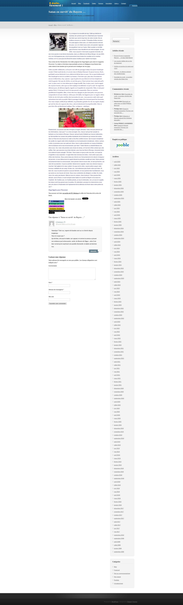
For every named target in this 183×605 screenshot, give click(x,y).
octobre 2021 (118, 355)
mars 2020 (117, 418)
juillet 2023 (117, 285)
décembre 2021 (119, 348)
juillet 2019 (117, 445)
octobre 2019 (118, 435)
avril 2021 (117, 375)
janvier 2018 (118, 505)
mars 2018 (117, 498)
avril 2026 (117, 175)
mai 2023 (117, 291)
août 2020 (117, 401)
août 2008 (117, 542)
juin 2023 (117, 288)
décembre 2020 (119, 388)
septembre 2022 (119, 318)
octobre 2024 (118, 235)
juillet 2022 (117, 325)
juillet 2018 (117, 485)
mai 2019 (117, 451)
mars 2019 (117, 458)
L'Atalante (59, 222)
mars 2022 (117, 338)
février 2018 (117, 501)
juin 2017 (117, 528)
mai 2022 (117, 331)
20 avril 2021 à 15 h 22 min (65, 224)
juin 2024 (117, 248)
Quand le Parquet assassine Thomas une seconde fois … (123, 111)
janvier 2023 (118, 305)
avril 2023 (117, 295)
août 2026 (117, 161)
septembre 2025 (119, 198)
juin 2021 (117, 368)
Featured (117, 570)
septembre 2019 (119, 438)
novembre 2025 (119, 191)
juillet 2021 (117, 365)
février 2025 (117, 221)
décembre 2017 (119, 508)
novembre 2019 (119, 431)
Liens (116, 3)
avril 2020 (117, 415)
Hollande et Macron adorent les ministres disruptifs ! (123, 118)
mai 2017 (117, 532)
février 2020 (117, 421)
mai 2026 (117, 171)
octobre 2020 (118, 395)
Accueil (73, 3)
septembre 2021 (119, 358)
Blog (79, 3)
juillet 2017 (117, 525)
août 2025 (117, 201)
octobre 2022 (118, 315)
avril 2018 (117, 495)
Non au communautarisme (122, 573)
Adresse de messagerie (56, 289)
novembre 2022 (119, 311)
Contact (123, 3)
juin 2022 (117, 328)
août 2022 (117, 321)
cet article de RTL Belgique (71, 193)
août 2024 (117, 241)
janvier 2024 (118, 265)
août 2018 (117, 481)
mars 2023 (117, 298)
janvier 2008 (118, 548)
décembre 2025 (119, 188)
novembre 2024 (119, 231)
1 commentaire (88, 15)
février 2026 (117, 181)
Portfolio (116, 580)
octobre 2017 (118, 515)
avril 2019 (117, 455)
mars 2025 (117, 218)
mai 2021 (117, 371)
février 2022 (117, 341)
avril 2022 (117, 335)
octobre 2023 (118, 275)
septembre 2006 (119, 552)
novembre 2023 (119, 271)
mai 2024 (117, 251)
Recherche (134, 5)
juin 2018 (117, 488)
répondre (93, 251)
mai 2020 (117, 411)
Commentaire (53, 266)
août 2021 (117, 361)
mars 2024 (117, 258)
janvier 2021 (118, 385)
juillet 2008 (117, 545)
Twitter (94, 3)
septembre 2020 (119, 398)
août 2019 (117, 441)
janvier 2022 (118, 345)
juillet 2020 (117, 405)
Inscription (109, 3)
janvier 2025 (118, 225)
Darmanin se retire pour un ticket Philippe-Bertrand (122, 103)
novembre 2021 (119, 351)
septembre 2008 (119, 538)
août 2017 (117, 522)
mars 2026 (117, 178)
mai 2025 (117, 211)
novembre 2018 (119, 471)
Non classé (117, 577)
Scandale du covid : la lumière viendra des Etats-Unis (123, 96)
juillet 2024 (117, 245)
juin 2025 (117, 208)
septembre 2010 (119, 535)
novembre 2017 (119, 512)
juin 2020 (117, 408)
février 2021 (117, 381)
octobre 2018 (118, 475)
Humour (100, 3)
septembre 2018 (119, 478)
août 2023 (117, 281)
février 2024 (117, 261)
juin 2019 (117, 448)
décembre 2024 (119, 228)
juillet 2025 (117, 205)
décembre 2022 (119, 308)
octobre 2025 (118, 195)
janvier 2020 (118, 425)
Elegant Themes (132, 602)
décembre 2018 (119, 468)
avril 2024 (117, 255)
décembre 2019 (119, 428)
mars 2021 (117, 378)
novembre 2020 (119, 391)
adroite (60, 15)
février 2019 (117, 461)
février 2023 (117, 301)
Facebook (86, 3)
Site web (51, 296)
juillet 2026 (117, 165)
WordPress (115, 602)
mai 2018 (117, 491)
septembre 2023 (119, 278)
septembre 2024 (119, 238)
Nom (50, 282)
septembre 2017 (119, 518)
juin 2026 (117, 168)
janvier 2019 (118, 465)
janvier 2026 (118, 185)
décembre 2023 (119, 268)
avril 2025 (117, 215)
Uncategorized (118, 583)
